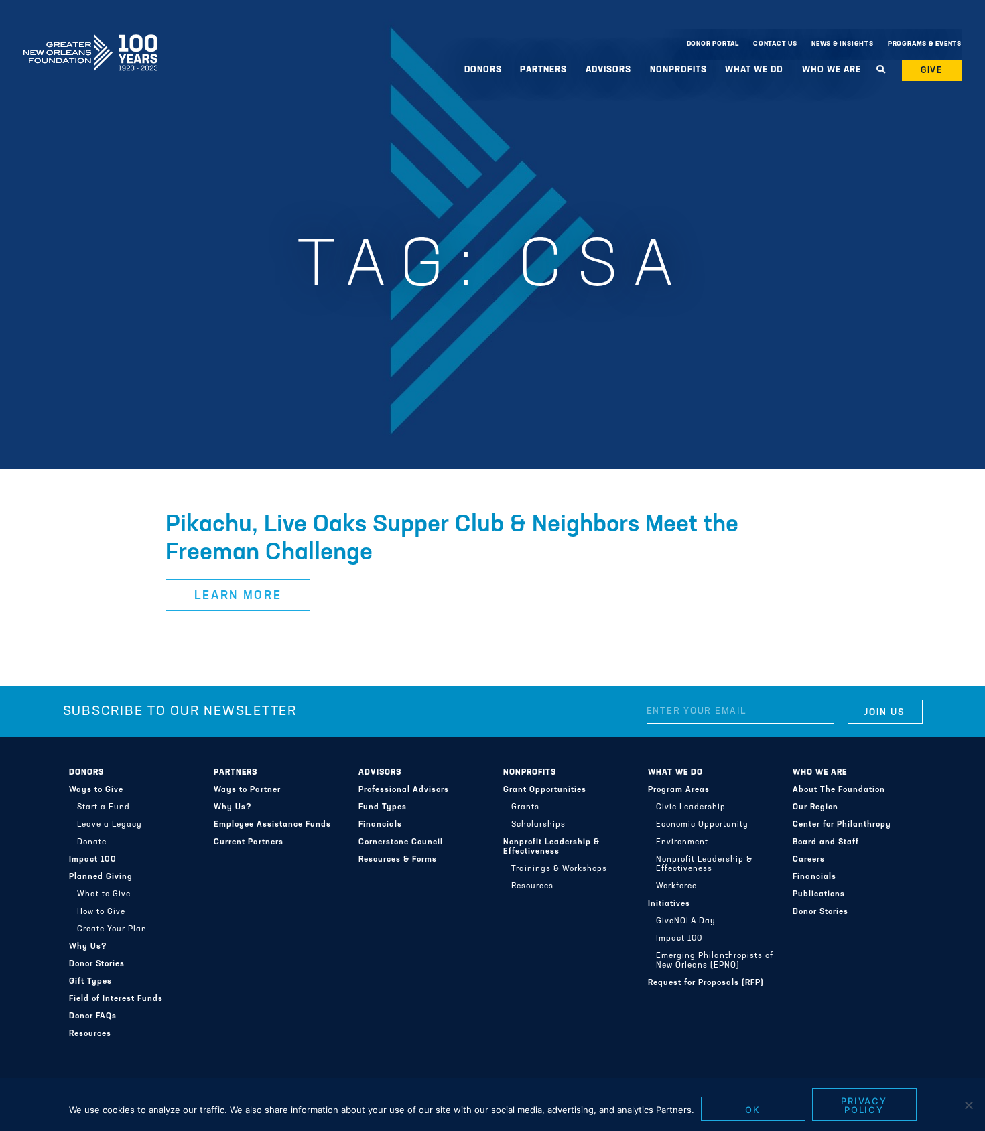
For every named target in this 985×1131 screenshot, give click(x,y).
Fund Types (382, 807)
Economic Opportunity (702, 825)
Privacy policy (864, 1105)
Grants (525, 807)
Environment (682, 842)
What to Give (104, 894)
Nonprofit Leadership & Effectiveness (551, 847)
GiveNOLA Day (686, 921)
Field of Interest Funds (116, 999)
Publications (819, 894)
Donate (92, 842)
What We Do (675, 773)
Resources (90, 1034)
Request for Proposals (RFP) (706, 983)
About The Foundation (839, 790)
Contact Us (775, 44)
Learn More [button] (238, 596)
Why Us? (88, 947)
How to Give (101, 912)
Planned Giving (101, 877)
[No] (968, 1105)
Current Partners (248, 842)
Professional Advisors (403, 790)
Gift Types (90, 982)
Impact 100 (93, 860)
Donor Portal (713, 44)
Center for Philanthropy (842, 825)
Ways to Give (96, 790)
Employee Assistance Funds (272, 825)
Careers (809, 860)
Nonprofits (529, 773)
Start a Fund (103, 807)
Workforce (676, 886)
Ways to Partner (247, 790)
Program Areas (679, 790)
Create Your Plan (112, 929)
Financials (380, 825)
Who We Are (820, 773)
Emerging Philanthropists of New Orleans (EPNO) (714, 961)
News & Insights (842, 44)
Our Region (815, 807)
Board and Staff (826, 842)
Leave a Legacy (109, 825)
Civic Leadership (691, 807)
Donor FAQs (93, 1016)
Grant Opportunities (544, 790)
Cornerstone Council (400, 842)
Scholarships (538, 825)
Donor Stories (97, 964)
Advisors (379, 773)
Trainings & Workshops (559, 869)
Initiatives (669, 904)
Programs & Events (925, 44)
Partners (235, 773)
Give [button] (932, 70)
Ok (753, 1109)
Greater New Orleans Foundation (90, 41)
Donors (86, 773)
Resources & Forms (397, 860)
